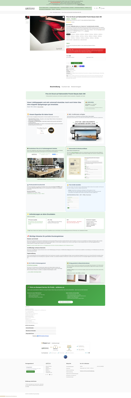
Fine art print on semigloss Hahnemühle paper (91, 73)
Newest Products (69, 74)
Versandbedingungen (70, 366)
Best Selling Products (56, 12)
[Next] (63, 33)
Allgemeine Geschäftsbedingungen (72, 373)
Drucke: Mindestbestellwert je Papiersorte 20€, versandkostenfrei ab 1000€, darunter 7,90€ (65, 3)
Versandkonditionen (79, 1)
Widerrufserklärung (69, 371)
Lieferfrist (78, 20)
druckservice (77, 75)
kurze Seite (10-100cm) (70, 57)
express (85, 75)
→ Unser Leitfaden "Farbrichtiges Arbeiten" (34, 271)
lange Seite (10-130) (89, 57)
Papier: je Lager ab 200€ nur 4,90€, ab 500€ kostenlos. (70, 2)
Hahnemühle (102, 73)
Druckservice (80, 73)
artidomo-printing (72, 70)
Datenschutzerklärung (70, 370)
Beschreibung (55, 87)
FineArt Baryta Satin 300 (99, 75)
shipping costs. (78, 26)
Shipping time (83, 26)
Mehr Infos (86, 352)
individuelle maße (69, 78)
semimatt (74, 78)
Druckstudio (82, 75)
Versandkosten (74, 20)
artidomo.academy (81, 4)
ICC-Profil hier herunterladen (32, 265)
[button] (68, 22)
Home (51, 12)
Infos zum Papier (40, 106)
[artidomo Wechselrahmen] (85, 279)
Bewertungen (76, 87)
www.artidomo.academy (51, 179)
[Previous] (31, 33)
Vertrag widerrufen (30, 371)
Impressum (68, 368)
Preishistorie (70, 24)
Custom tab (66, 87)
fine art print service (90, 75)
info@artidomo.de (95, 51)
